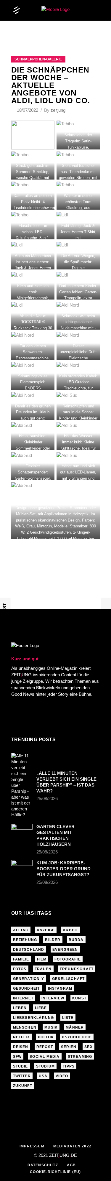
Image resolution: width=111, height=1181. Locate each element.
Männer (75, 1027)
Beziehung (25, 940)
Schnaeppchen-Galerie (38, 59)
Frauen (43, 969)
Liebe (41, 1008)
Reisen (20, 1047)
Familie (21, 959)
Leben (20, 1008)
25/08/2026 (47, 798)
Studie (20, 1066)
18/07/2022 (28, 110)
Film (41, 959)
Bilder (52, 940)
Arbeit (70, 930)
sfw (17, 1057)
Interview (52, 998)
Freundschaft (77, 969)
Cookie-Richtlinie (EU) (55, 1172)
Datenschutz (43, 1165)
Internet (23, 998)
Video (62, 1076)
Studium (45, 1066)
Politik (46, 1037)
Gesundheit (26, 988)
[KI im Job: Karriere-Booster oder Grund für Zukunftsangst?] (22, 867)
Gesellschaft (68, 979)
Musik (51, 1027)
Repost (44, 1047)
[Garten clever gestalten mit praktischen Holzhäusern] (22, 829)
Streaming (80, 1057)
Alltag (21, 930)
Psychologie (76, 1037)
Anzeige (46, 930)
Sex (88, 1047)
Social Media (44, 1057)
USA (43, 1076)
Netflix (21, 1037)
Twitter (22, 1076)
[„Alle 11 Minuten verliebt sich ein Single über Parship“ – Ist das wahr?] (22, 785)
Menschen (25, 1027)
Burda (76, 940)
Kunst (79, 998)
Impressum (32, 1146)
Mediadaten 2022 (72, 1146)
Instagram (60, 988)
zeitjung (58, 110)
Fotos (20, 969)
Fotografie (67, 959)
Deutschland (28, 950)
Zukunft (22, 1086)
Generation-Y (28, 979)
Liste (68, 1018)
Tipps (69, 1066)
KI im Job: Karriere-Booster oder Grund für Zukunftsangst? (63, 868)
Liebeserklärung (33, 1018)
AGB (71, 1165)
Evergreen (65, 950)
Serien (68, 1047)
